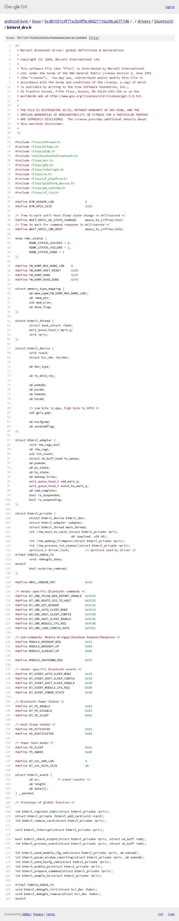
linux (36, 21)
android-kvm (16, 21)
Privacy (38, 914)
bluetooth (163, 21)
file (93, 38)
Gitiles (26, 914)
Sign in (170, 7)
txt (160, 914)
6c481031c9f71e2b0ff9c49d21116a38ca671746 (87, 21)
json (171, 914)
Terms (50, 914)
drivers (144, 21)
